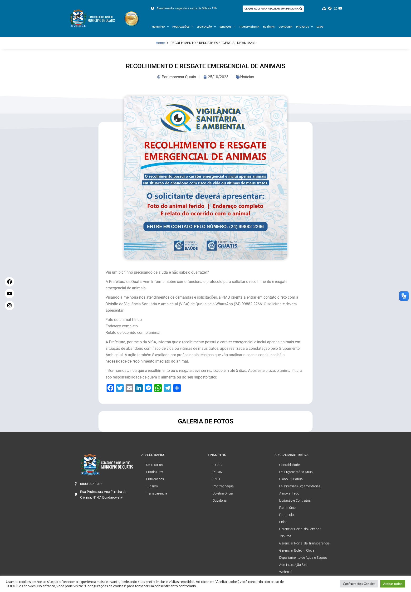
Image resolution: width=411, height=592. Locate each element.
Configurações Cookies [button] (359, 584)
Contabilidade (289, 465)
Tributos (285, 536)
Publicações (180, 26)
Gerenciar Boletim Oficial (297, 550)
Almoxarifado (289, 493)
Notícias (269, 26)
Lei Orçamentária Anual (296, 472)
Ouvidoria (285, 26)
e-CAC (217, 465)
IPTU (216, 479)
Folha (283, 522)
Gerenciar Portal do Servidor (300, 529)
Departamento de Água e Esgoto (303, 557)
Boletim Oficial (223, 493)
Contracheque (223, 486)
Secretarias (154, 465)
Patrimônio (287, 508)
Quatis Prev (154, 472)
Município (158, 26)
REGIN (217, 472)
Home (160, 43)
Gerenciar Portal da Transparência (304, 543)
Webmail (285, 572)
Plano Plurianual (291, 479)
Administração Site (293, 565)
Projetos (302, 26)
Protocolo (286, 515)
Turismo (152, 486)
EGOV (320, 26)
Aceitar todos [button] (392, 584)
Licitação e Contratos (295, 500)
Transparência (249, 26)
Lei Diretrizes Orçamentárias (299, 486)
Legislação (204, 26)
